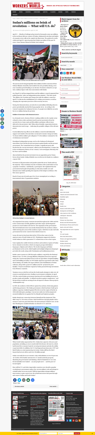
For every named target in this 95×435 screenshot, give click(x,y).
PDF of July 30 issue (23, 415)
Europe (62, 201)
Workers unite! (64, 241)
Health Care (63, 206)
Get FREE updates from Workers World (27, 433)
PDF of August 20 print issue (23, 397)
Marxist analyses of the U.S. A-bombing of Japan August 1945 (24, 412)
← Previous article (18, 386)
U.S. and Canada (64, 234)
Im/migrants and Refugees (67, 211)
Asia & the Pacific (64, 192)
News (20, 12)
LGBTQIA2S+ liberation (66, 215)
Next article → (54, 386)
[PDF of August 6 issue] (15, 408)
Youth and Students (65, 246)
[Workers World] (47, 6)
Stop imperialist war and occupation (69, 229)
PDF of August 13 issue (23, 402)
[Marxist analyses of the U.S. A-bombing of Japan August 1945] (15, 413)
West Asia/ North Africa (66, 236)
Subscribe (37, 12)
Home (14, 12)
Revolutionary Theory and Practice (69, 225)
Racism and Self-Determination (68, 222)
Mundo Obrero (64, 218)
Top (61, 232)
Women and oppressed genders (68, 239)
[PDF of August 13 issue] (15, 404)
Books (60, 12)
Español (28, 12)
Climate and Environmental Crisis (69, 194)
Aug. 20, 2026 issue (71, 182)
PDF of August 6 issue (22, 406)
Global (61, 204)
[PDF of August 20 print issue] (15, 399)
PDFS (66, 12)
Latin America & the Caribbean (68, 213)
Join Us (45, 12)
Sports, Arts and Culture (66, 227)
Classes (52, 12)
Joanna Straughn (20, 30)
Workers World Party (65, 243)
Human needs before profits (67, 208)
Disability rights (64, 197)
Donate (15, 14)
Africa (61, 190)
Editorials (62, 199)
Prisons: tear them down (66, 220)
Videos (73, 12)
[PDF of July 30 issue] (15, 418)
